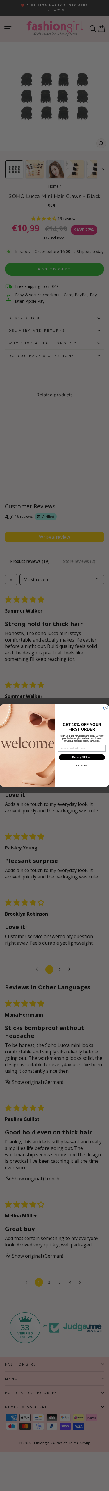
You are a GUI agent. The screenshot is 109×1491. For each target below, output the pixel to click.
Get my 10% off (82, 757)
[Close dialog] (105, 708)
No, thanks (81, 766)
